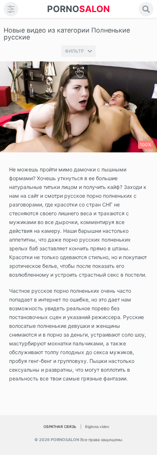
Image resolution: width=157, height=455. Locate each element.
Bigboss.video (97, 426)
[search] (146, 9)
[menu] (11, 9)
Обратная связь (59, 426)
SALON (78, 8)
